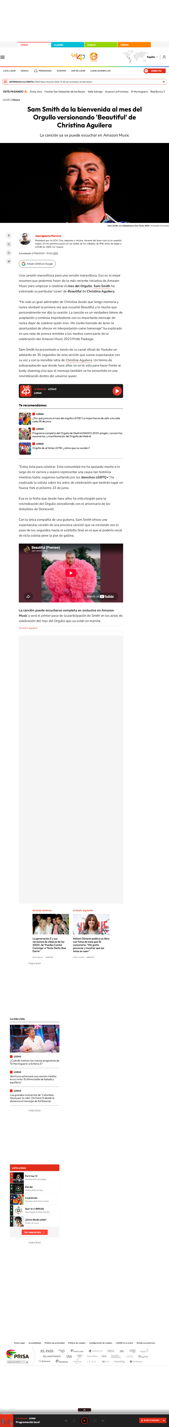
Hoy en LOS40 (78, 70)
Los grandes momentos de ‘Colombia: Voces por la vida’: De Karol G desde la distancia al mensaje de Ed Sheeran (32, 1098)
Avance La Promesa (116, 91)
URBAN (125, 44)
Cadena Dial (104, 1355)
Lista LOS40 (9, 70)
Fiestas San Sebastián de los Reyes (65, 91)
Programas (45, 70)
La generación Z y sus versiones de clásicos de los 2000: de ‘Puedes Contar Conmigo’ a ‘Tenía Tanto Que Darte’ (49, 945)
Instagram (64, 1307)
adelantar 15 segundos (95, 1421)
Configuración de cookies (100, 1343)
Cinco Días (91, 1355)
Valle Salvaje (95, 91)
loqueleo (119, 1360)
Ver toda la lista (32, 1232)
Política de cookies (76, 1343)
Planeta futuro (128, 1355)
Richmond (44, 1360)
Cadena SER (110, 1351)
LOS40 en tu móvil (124, 1343)
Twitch (97, 1307)
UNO (69, 1355)
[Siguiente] (164, 91)
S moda (105, 1360)
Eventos (61, 70)
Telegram (9, 261)
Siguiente (103, 1421)
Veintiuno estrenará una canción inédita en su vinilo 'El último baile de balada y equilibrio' (33, 1079)
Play (84, 1420)
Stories (104, 1307)
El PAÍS (46, 1351)
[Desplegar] (84, 1409)
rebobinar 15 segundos (74, 1421)
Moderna (61, 1360)
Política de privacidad (55, 1343)
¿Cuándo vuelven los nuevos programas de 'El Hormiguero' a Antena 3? (34, 1062)
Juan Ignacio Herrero (48, 235)
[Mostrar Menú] (4, 57)
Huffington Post (51, 1355)
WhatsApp (9, 253)
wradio (79, 1355)
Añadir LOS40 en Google (40, 263)
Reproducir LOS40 (117, 391)
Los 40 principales (62, 1351)
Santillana (78, 1351)
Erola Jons (36, 91)
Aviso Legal (19, 1343)
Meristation (135, 1360)
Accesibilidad (35, 1343)
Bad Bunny (157, 91)
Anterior (66, 1421)
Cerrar (163, 81)
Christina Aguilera (79, 360)
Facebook (9, 236)
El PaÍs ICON (91, 1360)
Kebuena (140, 1355)
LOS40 (24, 44)
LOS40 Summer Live (100, 70)
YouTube (78, 1307)
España (151, 56)
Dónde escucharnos (146, 1343)
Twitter (9, 244)
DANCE (91, 44)
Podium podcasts (77, 1360)
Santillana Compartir (95, 1351)
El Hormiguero (139, 91)
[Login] (164, 57)
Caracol (143, 1351)
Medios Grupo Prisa (17, 1362)
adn (131, 1351)
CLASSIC (59, 44)
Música (25, 70)
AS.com (120, 1351)
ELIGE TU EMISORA (151, 1420)
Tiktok (71, 1307)
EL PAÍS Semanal (116, 1355)
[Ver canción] (18, 1177)
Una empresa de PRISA (17, 1354)
